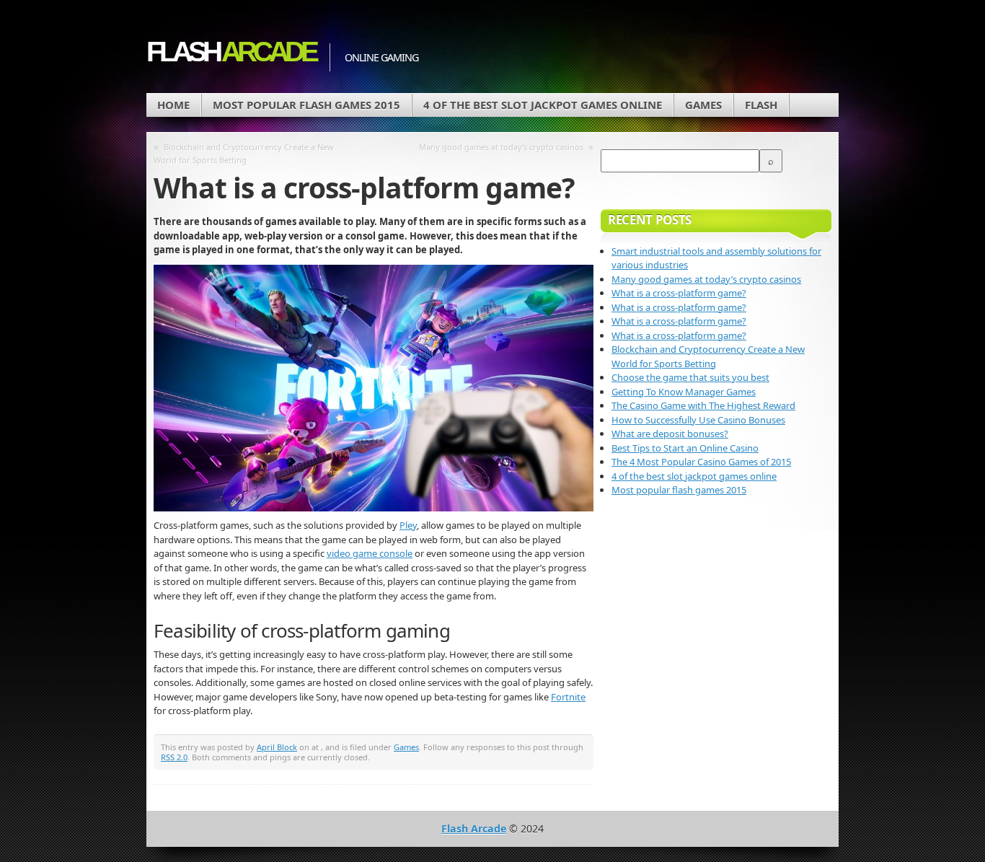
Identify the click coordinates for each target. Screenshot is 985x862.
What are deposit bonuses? (669, 433)
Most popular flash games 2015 (306, 104)
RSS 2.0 (174, 757)
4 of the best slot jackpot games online (542, 104)
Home (173, 104)
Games (703, 104)
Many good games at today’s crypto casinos (501, 146)
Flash (230, 51)
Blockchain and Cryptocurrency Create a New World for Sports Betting (244, 153)
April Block (277, 747)
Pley (408, 525)
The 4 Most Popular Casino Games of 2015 (701, 461)
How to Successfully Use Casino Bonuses (698, 419)
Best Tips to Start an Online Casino (685, 447)
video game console (369, 553)
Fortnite (568, 696)
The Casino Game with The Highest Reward (703, 405)
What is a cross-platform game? (678, 292)
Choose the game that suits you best (690, 377)
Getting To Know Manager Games (683, 391)
